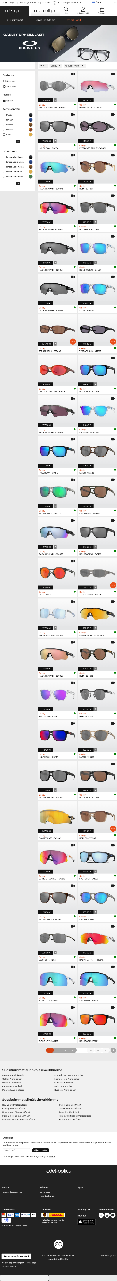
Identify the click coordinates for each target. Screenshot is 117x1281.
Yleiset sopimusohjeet (13, 1262)
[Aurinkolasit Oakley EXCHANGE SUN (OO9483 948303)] (57, 612)
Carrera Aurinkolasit (12, 1086)
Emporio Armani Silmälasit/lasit (18, 1119)
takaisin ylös (108, 1255)
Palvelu (43, 1187)
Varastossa (11, 86)
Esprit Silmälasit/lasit (70, 1119)
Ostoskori (102, 13)
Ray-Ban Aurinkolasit (13, 1075)
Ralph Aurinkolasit (63, 1086)
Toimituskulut (46, 1196)
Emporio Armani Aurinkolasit (69, 1075)
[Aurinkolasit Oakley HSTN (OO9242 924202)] (57, 572)
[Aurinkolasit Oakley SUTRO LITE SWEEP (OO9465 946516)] (57, 856)
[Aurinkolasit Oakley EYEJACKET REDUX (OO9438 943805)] (57, 85)
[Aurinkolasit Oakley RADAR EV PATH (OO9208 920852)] (57, 288)
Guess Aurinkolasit (64, 1082)
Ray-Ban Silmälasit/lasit (14, 1105)
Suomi (99, 2)
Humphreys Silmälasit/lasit (16, 1112)
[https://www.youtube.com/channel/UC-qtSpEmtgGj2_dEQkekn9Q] (112, 1216)
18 (91, 1050)
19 (98, 1050)
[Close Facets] (17, 65)
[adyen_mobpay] (6, 1220)
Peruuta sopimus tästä (16, 1256)
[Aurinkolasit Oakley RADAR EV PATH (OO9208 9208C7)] (57, 653)
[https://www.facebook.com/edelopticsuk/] (101, 1216)
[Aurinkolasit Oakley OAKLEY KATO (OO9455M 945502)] (57, 815)
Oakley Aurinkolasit (12, 1079)
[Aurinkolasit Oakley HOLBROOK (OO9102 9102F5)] (57, 450)
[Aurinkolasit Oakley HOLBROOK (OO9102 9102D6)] (57, 125)
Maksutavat (45, 1192)
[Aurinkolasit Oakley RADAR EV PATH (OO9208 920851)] (57, 247)
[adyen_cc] (4, 1215)
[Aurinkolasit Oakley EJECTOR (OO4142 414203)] (57, 937)
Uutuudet (10, 81)
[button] (14, 11)
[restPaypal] (25, 1215)
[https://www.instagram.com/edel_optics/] (107, 1216)
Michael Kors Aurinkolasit (67, 1079)
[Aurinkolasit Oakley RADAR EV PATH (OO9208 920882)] (57, 409)
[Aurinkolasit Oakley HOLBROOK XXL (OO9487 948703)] (57, 775)
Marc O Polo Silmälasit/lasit (16, 1116)
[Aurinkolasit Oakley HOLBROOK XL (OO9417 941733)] (57, 491)
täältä (52, 1156)
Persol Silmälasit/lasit (70, 1105)
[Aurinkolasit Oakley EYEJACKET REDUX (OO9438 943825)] (57, 369)
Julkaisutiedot (9, 1266)
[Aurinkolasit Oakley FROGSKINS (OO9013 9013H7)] (57, 694)
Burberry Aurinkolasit (65, 1090)
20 (106, 1050)
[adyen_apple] (34, 1215)
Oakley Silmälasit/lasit (13, 1108)
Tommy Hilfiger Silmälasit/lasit (75, 1116)
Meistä (5, 1187)
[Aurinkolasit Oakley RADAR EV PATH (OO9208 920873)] (57, 166)
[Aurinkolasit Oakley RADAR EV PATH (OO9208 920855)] (57, 531)
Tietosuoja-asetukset (12, 1192)
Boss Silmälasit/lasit (69, 1112)
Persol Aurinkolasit (11, 1082)
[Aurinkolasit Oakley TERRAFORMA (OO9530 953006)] (57, 328)
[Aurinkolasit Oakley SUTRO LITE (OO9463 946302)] (57, 1018)
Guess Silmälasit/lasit (70, 1108)
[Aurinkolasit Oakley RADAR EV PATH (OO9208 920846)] (57, 207)
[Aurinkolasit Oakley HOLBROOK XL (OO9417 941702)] (57, 897)
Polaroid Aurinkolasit (13, 1090)
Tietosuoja (30, 1262)
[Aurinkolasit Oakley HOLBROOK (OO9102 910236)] (57, 734)
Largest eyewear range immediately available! (29, 2)
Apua (80, 1187)
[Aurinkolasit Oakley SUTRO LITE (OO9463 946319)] (57, 978)
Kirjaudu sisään (83, 13)
